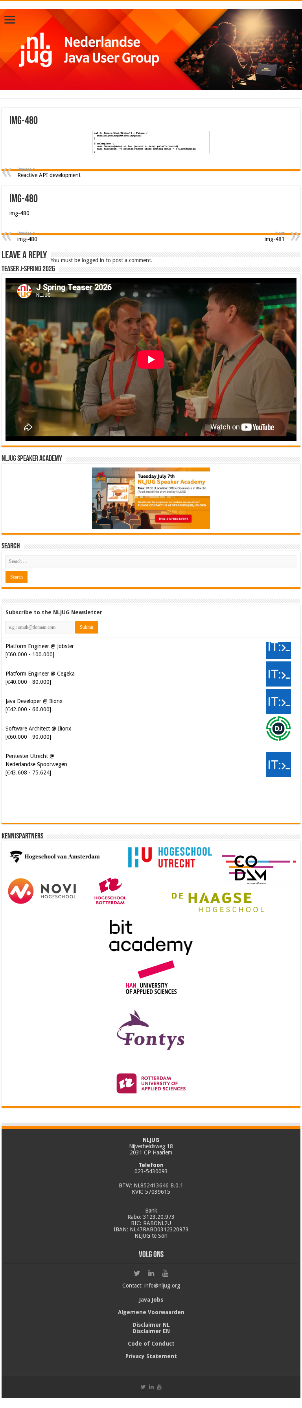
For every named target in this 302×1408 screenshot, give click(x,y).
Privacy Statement (151, 1356)
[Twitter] (137, 1273)
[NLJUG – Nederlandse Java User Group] (151, 49)
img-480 (19, 213)
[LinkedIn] (151, 1273)
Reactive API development (49, 172)
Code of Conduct (151, 1343)
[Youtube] (165, 1273)
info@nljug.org (162, 1285)
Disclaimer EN (151, 1331)
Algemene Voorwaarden (151, 1312)
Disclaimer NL (151, 1325)
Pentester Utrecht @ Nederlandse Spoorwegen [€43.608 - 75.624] (36, 764)
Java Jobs (151, 1300)
